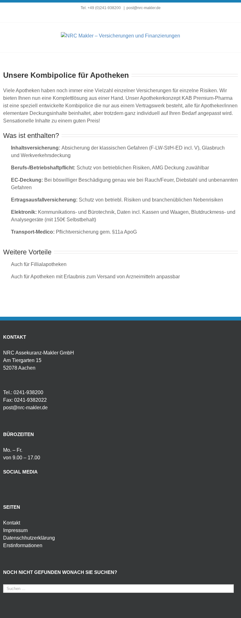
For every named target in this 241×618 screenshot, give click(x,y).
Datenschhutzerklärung (29, 538)
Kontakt (11, 522)
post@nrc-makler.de (143, 8)
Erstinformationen (22, 545)
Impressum (15, 530)
